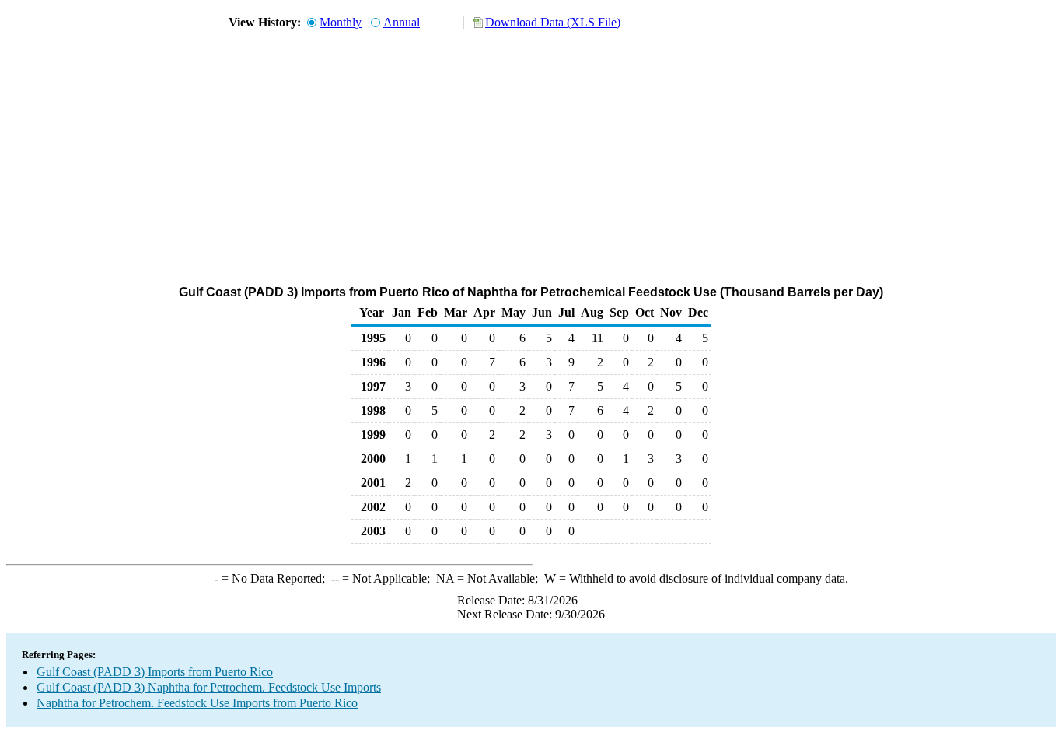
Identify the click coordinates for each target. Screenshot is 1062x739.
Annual (401, 22)
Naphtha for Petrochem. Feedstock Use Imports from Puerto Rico (197, 702)
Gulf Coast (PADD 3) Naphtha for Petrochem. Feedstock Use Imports (209, 687)
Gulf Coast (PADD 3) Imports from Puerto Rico (155, 671)
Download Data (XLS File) (552, 22)
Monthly (341, 22)
